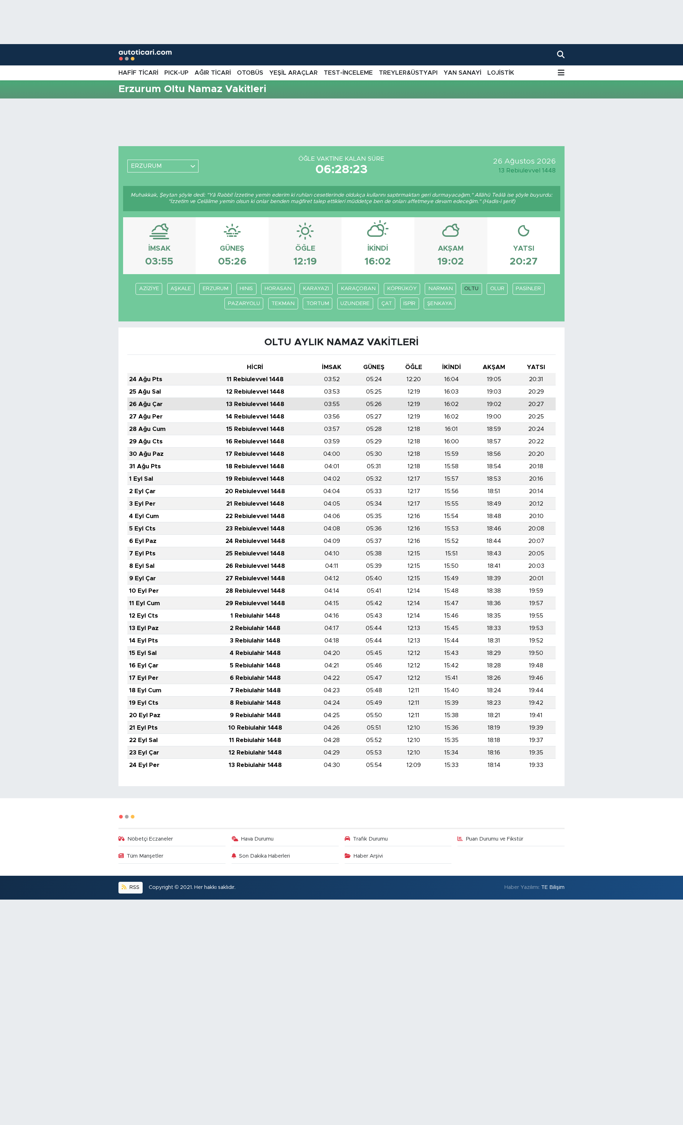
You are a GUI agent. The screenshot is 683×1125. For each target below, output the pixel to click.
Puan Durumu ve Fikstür (494, 839)
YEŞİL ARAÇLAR (293, 73)
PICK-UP (176, 73)
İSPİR (409, 303)
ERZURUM (215, 288)
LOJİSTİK (500, 73)
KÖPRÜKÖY (402, 288)
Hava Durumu (257, 839)
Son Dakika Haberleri (264, 856)
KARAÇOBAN (358, 288)
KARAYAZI (316, 288)
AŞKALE (180, 288)
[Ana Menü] (561, 73)
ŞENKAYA (439, 303)
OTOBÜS (250, 73)
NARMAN (440, 288)
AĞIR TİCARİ (213, 73)
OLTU (471, 288)
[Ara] (561, 55)
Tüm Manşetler (145, 856)
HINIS (246, 288)
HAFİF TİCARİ (138, 73)
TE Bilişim (553, 887)
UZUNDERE (355, 303)
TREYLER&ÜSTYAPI (408, 73)
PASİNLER (528, 288)
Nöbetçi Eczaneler (150, 839)
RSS (133, 887)
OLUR (497, 288)
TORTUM (317, 303)
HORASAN (278, 288)
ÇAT (386, 303)
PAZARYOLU (244, 303)
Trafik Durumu (370, 839)
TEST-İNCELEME (348, 73)
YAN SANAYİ (462, 73)
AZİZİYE (149, 288)
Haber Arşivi (368, 856)
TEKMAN (283, 303)
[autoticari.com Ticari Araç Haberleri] (145, 55)
